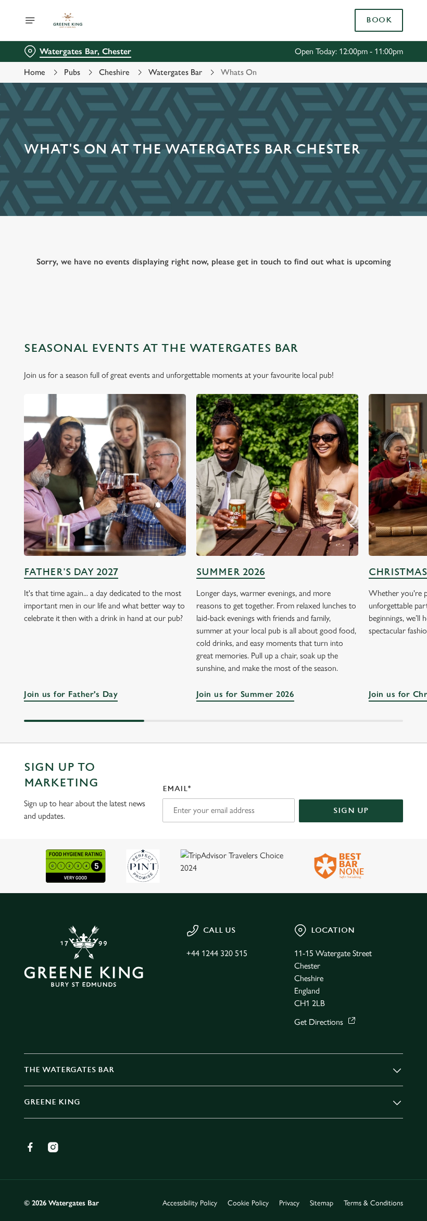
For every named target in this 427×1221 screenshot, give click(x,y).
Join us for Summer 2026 (277, 475)
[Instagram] (53, 1147)
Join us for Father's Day (105, 475)
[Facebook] (30, 1147)
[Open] (30, 20)
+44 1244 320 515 (216, 953)
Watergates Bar (175, 72)
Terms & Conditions (373, 1203)
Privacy (289, 1203)
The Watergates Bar (69, 1069)
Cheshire (114, 72)
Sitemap (321, 1203)
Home (34, 72)
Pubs (72, 72)
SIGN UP (351, 810)
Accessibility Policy (189, 1203)
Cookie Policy (248, 1203)
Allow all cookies (348, 718)
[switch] (161, 647)
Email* (176, 788)
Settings (380, 685)
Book (379, 20)
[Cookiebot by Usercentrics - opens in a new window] (369, 494)
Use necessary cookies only (211, 718)
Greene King (52, 1102)
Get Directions (318, 1022)
